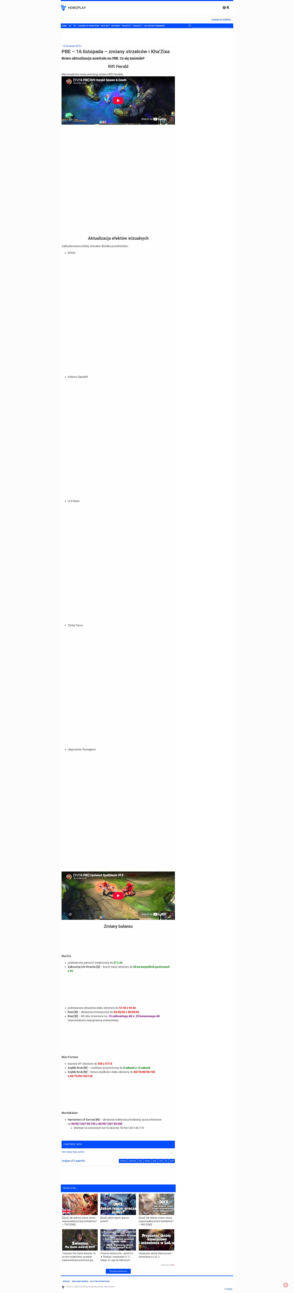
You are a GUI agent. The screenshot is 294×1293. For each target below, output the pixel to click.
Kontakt (66, 1281)
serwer (147, 1161)
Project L (137, 26)
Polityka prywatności (100, 1281)
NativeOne (118, 1265)
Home (64, 26)
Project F (126, 26)
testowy (132, 1161)
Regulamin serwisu (80, 1281)
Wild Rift (105, 26)
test (140, 1161)
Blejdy (229, 1289)
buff (172, 1161)
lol (166, 1161)
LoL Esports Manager (154, 26)
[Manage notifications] (285, 1285)
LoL (70, 26)
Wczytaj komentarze (118, 1271)
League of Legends (221, 20)
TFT (74, 26)
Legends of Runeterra (88, 26)
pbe (154, 1161)
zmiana (123, 1161)
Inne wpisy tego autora (73, 1152)
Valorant (115, 26)
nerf (160, 1161)
